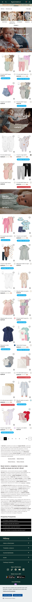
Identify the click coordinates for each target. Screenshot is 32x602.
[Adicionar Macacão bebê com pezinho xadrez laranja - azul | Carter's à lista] (29, 381)
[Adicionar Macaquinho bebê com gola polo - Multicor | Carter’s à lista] (29, 245)
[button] (8, 598)
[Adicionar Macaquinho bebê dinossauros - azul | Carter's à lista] (13, 326)
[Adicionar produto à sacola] (13, 71)
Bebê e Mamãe (20, 461)
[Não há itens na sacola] (29, 1)
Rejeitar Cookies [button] (17, 595)
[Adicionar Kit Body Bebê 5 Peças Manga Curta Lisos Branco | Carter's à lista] (13, 272)
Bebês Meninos (11, 461)
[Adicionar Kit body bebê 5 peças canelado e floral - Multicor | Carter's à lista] (13, 163)
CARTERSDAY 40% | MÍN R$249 (23, 78)
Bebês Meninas (20, 458)
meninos (28, 482)
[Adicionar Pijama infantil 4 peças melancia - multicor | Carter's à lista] (29, 326)
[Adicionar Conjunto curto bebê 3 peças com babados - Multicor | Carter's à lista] (13, 83)
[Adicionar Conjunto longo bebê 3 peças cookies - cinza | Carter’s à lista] (29, 136)
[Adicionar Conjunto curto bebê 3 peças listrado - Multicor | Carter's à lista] (29, 409)
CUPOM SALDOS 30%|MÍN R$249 (23, 187)
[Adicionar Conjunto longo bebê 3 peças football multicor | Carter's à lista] (13, 245)
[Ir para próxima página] (30, 438)
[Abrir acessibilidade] (29, 18)
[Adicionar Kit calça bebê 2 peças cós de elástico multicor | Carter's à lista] (29, 163)
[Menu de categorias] (2, 1)
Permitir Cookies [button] (7, 595)
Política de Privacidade (9, 591)
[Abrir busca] (5, 1)
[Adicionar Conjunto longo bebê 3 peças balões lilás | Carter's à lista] (13, 409)
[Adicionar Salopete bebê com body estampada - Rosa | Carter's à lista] (13, 299)
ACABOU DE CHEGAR (5, 78)
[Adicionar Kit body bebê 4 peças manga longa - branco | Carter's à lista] (13, 136)
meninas (23, 482)
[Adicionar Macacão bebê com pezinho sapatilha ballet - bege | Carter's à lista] (29, 272)
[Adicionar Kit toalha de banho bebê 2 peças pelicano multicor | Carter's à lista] (13, 381)
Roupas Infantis (11, 458)
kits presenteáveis (6, 495)
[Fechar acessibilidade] (31, 16)
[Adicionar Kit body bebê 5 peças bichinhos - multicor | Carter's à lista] (13, 55)
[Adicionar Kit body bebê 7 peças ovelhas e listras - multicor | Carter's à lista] (29, 83)
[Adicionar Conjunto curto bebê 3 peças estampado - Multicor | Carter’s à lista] (13, 354)
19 (26, 438)
